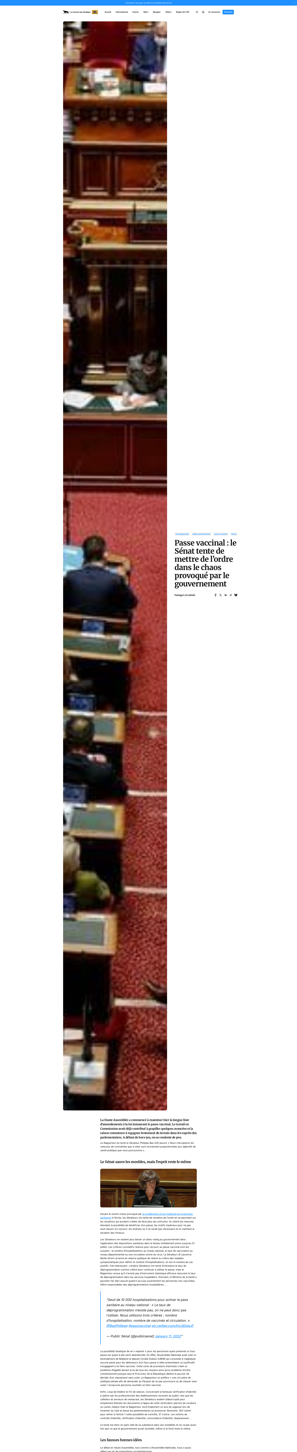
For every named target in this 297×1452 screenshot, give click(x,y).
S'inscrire (228, 12)
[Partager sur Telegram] (230, 595)
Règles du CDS (182, 12)
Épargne (157, 12)
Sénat (233, 534)
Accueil (108, 12)
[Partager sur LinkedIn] (225, 595)
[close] (294, 3)
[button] (197, 12)
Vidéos (168, 12)
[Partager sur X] (220, 595)
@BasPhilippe (117, 1326)
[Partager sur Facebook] (215, 595)
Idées (145, 12)
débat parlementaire (201, 534)
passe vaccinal (220, 534)
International (122, 12)
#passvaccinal (139, 1326)
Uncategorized (182, 534)
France (135, 12)
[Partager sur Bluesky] (235, 595)
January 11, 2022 (168, 1336)
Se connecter (214, 12)
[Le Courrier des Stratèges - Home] (81, 12)
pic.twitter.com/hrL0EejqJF (173, 1326)
